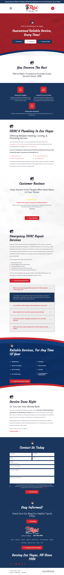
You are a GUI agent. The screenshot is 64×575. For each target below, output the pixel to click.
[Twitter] (13, 564)
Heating (51, 539)
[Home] (31, 8)
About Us (17, 539)
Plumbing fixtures (39, 158)
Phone (11, 457)
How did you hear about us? (16, 477)
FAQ (42, 542)
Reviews (28, 539)
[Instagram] (22, 564)
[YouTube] (16, 564)
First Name (12, 453)
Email (34, 457)
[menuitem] (11, 572)
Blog (38, 542)
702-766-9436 (38, 535)
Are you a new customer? (15, 465)
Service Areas (35, 539)
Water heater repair (16, 156)
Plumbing (23, 542)
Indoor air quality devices (17, 158)
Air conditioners (39, 156)
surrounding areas (31, 146)
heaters (46, 156)
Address (11, 461)
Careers (23, 539)
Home (12, 539)
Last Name (35, 453)
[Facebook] (10, 564)
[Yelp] (25, 564)
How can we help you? (14, 470)
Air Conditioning (44, 539)
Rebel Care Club (31, 542)
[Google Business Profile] (19, 564)
